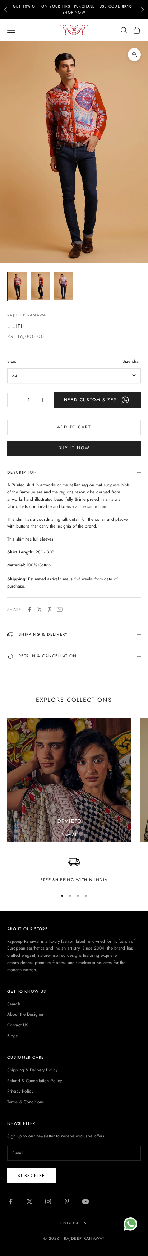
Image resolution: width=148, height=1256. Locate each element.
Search (13, 1004)
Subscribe (31, 1175)
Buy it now (74, 448)
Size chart (131, 361)
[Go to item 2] (40, 286)
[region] (74, 869)
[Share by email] (60, 609)
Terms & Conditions (25, 1102)
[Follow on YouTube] (85, 1201)
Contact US (17, 1025)
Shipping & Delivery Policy (32, 1070)
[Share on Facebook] (29, 609)
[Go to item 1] (17, 286)
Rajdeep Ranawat (27, 315)
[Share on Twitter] (39, 609)
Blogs (12, 1036)
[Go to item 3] (63, 286)
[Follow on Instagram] (48, 1201)
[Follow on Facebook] (10, 1201)
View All (69, 834)
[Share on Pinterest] (49, 609)
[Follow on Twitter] (29, 1201)
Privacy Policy (20, 1091)
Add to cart (74, 427)
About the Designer (25, 1014)
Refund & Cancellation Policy (34, 1080)
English (70, 1223)
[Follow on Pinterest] (66, 1201)
